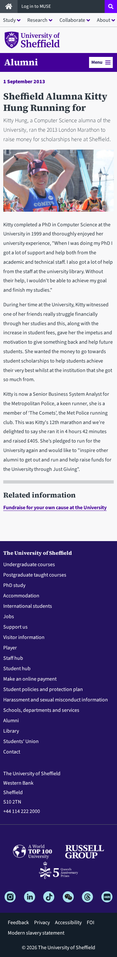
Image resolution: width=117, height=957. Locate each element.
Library (11, 731)
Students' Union (21, 741)
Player (10, 647)
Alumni (21, 62)
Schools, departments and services (41, 710)
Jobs (8, 616)
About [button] (103, 20)
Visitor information (24, 637)
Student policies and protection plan (43, 689)
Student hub (17, 668)
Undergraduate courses (29, 564)
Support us (15, 627)
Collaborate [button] (72, 20)
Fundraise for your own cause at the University (55, 507)
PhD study (14, 585)
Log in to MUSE (36, 6)
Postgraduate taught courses (34, 574)
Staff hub (13, 658)
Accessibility (68, 922)
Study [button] (9, 20)
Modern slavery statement (36, 933)
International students (27, 606)
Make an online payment (30, 679)
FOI (90, 922)
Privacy (42, 922)
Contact (11, 751)
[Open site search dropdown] (111, 6)
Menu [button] (96, 62)
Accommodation (21, 595)
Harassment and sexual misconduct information (55, 699)
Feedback (18, 922)
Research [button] (37, 20)
